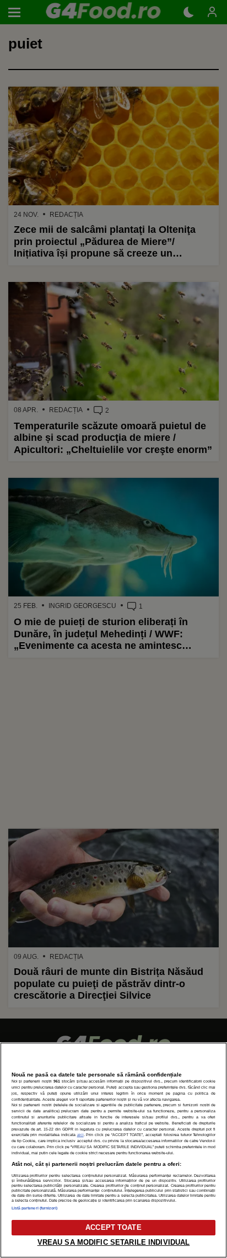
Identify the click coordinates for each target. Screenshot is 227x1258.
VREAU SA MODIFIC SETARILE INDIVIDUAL (113, 1242)
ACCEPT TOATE (113, 1227)
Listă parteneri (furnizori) (35, 1208)
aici (80, 1134)
